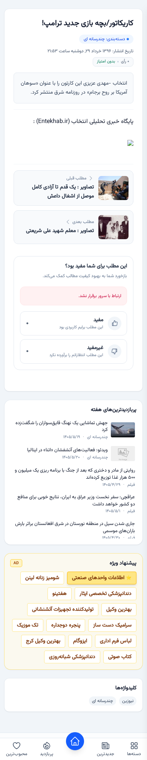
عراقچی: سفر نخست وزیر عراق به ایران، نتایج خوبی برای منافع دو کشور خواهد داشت (76, 501)
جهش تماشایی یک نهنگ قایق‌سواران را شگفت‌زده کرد (61, 427)
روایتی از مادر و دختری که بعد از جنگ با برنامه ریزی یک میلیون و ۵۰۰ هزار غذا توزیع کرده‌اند (75, 474)
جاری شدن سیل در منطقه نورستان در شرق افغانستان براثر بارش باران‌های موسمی (75, 527)
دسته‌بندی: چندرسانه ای (104, 39)
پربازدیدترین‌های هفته (113, 410)
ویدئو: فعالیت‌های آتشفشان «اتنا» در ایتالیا (67, 450)
